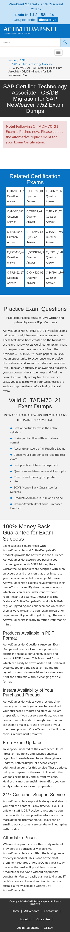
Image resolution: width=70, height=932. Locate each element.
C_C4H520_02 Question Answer (35, 278)
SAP (22, 60)
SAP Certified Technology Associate (32, 64)
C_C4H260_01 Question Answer (35, 196)
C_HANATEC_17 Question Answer (16, 196)
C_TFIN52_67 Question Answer (34, 216)
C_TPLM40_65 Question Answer (35, 237)
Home (11, 60)
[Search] (65, 42)
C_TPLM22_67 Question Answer (15, 278)
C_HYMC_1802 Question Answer (16, 216)
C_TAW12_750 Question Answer (54, 237)
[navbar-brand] (7, 51)
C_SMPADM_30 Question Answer (36, 257)
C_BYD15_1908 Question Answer (55, 257)
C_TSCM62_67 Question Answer (15, 257)
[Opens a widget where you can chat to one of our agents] (44, 911)
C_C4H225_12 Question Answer (54, 196)
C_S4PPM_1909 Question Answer (55, 278)
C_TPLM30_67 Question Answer (15, 237)
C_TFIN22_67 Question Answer (54, 216)
